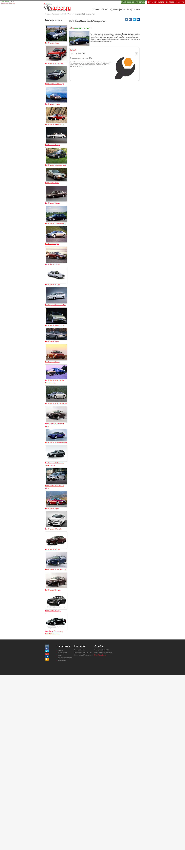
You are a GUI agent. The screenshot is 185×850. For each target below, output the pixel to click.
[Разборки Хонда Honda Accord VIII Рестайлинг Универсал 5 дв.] (56, 446)
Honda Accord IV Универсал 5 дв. (55, 165)
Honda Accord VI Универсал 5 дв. (55, 305)
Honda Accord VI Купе (52, 341)
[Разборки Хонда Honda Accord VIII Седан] (56, 594)
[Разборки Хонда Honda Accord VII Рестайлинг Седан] (56, 407)
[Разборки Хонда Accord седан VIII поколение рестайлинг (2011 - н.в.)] (56, 614)
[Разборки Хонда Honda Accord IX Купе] (56, 492)
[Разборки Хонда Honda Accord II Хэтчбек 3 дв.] (56, 67)
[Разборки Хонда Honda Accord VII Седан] (56, 573)
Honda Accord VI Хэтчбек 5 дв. (55, 325)
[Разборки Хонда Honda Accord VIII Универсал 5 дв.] (56, 430)
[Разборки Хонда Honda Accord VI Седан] (56, 268)
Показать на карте (82, 28)
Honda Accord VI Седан (52, 284)
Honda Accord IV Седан (52, 203)
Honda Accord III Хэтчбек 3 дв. (55, 124)
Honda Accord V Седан (52, 264)
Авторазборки (56, 14)
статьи (104, 9)
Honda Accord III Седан (52, 145)
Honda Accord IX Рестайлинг (54, 529)
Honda (64, 14)
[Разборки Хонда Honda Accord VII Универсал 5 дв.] (56, 553)
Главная (48, 14)
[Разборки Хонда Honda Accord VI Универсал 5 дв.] (56, 288)
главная (95, 9)
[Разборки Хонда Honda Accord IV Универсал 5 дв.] (56, 148)
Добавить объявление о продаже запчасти (166, 2)
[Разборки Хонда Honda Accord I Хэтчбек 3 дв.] (56, 47)
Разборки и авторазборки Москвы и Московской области (58, 8)
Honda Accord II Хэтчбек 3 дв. (54, 84)
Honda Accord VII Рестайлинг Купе (56, 403)
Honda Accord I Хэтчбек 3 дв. (54, 63)
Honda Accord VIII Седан (53, 611)
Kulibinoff (73, 50)
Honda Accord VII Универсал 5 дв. (56, 569)
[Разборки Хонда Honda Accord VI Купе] (56, 329)
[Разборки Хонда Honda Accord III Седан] (56, 128)
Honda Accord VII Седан (53, 590)
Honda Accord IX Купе (52, 508)
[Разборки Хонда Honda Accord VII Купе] (56, 345)
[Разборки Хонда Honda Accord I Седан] (56, 26)
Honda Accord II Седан (52, 104)
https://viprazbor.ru (100, 655)
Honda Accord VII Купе (52, 362)
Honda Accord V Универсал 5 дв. (55, 223)
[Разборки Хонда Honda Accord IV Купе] (56, 169)
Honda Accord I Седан (52, 43)
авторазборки (133, 9)
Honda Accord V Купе (52, 244)
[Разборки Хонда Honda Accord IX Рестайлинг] (56, 512)
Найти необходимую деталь (133, 2)
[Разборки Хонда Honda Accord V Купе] (56, 227)
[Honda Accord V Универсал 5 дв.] (79, 38)
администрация (117, 9)
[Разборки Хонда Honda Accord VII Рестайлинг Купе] (56, 387)
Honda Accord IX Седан (52, 549)
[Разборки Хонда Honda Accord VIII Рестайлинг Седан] (56, 469)
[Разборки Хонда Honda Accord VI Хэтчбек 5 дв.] (56, 309)
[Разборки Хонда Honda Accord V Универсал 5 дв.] (56, 207)
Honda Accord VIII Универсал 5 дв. (56, 442)
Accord (70, 14)
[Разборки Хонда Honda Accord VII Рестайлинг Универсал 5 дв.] (56, 366)
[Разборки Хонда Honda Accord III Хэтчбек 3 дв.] (56, 108)
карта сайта (62, 660)
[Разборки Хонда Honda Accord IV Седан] (56, 186)
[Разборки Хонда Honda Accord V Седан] (56, 247)
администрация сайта (65, 658)
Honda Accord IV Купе (52, 183)
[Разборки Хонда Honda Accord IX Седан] (56, 533)
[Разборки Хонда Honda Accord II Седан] (56, 87)
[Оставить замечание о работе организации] (136, 53)
